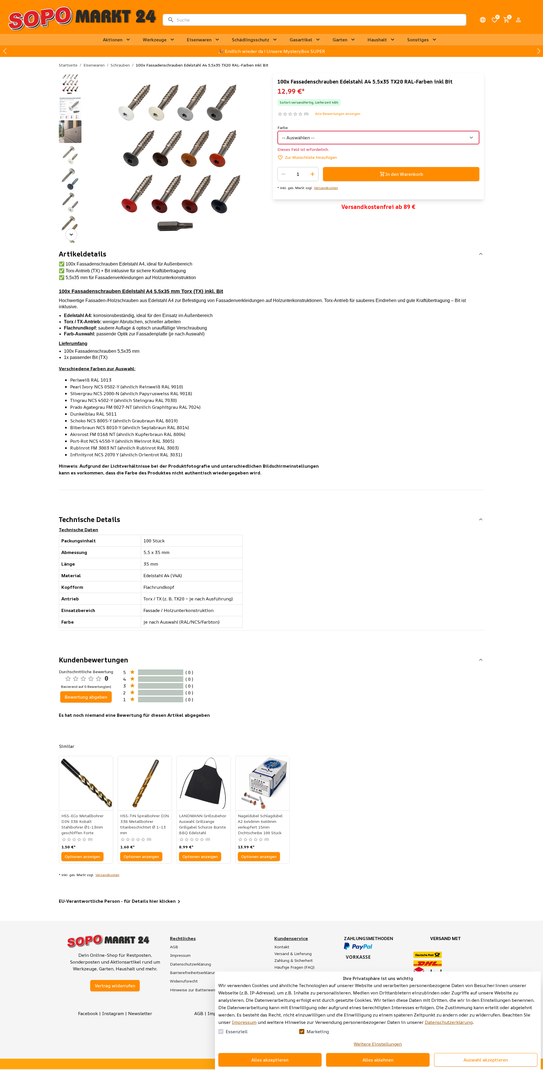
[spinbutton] (298, 174)
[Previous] (71, 80)
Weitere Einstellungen (378, 1044)
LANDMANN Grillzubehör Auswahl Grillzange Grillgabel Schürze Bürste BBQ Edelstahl (202, 824)
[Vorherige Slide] (4, 51)
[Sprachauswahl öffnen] (482, 19)
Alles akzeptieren (269, 1060)
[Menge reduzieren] (283, 174)
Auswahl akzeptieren (486, 1060)
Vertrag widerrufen (115, 986)
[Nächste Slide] (538, 51)
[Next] (71, 234)
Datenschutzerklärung (449, 1022)
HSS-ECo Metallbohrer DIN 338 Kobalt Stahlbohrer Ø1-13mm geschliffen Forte (82, 824)
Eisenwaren (94, 65)
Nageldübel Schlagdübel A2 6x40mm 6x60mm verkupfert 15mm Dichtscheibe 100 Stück (260, 824)
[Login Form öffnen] (518, 19)
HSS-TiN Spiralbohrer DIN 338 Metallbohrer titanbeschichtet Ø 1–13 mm (144, 824)
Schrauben (120, 65)
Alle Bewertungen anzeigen (337, 113)
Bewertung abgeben (86, 697)
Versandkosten (326, 188)
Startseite (68, 65)
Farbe (282, 127)
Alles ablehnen (378, 1060)
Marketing (318, 1031)
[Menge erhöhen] (312, 174)
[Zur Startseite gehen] (82, 20)
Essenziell (236, 1031)
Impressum (244, 1022)
